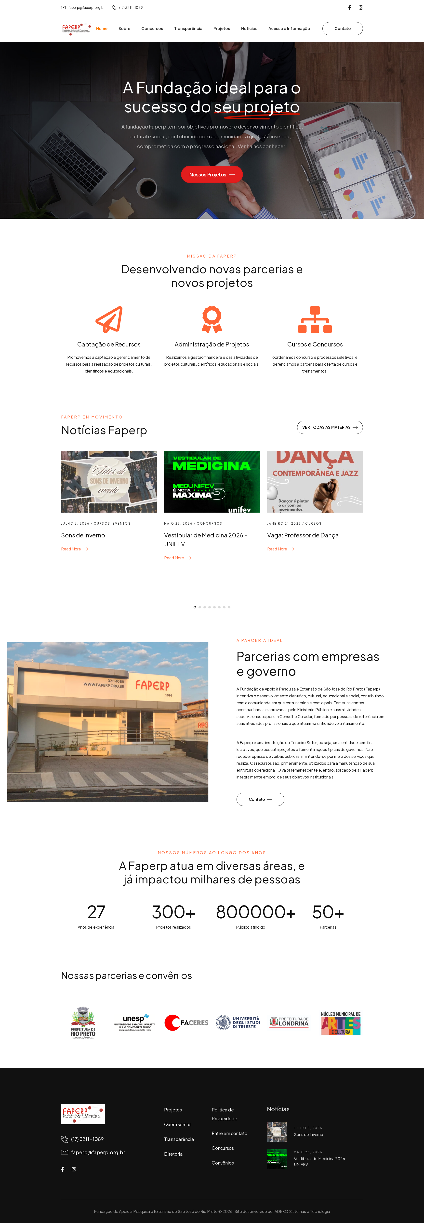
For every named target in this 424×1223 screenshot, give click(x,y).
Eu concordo (252, 1208)
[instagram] (360, 7)
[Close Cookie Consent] (415, 1208)
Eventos (122, 523)
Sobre (124, 28)
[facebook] (349, 7)
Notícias (249, 28)
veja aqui (400, 1208)
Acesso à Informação (289, 28)
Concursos (152, 28)
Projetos (221, 28)
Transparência (188, 28)
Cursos (102, 523)
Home (101, 28)
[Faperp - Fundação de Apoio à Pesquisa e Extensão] (76, 29)
